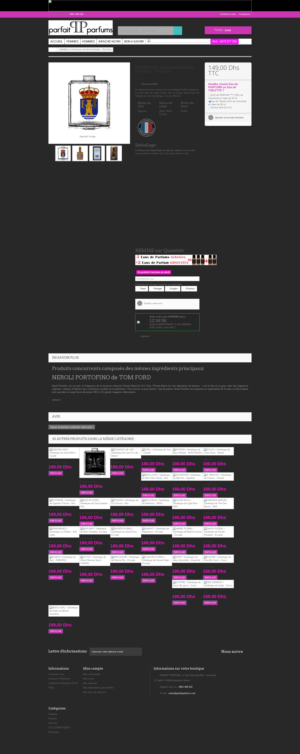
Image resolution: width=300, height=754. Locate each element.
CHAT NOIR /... (88, 482)
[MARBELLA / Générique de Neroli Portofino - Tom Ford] (80, 153)
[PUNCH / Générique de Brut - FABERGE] (63, 559)
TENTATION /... (182, 484)
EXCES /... (209, 459)
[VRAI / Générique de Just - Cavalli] (156, 451)
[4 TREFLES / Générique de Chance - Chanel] (218, 476)
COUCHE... (148, 570)
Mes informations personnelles (98, 687)
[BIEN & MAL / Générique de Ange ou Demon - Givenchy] (63, 611)
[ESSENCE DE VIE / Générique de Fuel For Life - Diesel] (125, 453)
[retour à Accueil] (52, 49)
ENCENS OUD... (58, 462)
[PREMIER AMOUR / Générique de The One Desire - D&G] (218, 503)
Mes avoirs (88, 678)
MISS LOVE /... (150, 484)
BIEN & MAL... (57, 620)
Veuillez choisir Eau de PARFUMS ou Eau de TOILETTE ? (223, 87)
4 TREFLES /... (211, 484)
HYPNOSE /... (56, 510)
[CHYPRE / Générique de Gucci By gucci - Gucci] (187, 584)
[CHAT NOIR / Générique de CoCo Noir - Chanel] (94, 462)
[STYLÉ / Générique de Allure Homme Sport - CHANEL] (94, 560)
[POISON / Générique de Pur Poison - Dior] (125, 502)
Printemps (53, 732)
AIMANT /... (149, 538)
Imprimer (144, 336)
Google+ (173, 288)
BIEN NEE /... (87, 538)
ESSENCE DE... (119, 462)
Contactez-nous (228, 14)
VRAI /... (146, 459)
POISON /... (117, 510)
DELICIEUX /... (150, 510)
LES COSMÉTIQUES (59, 727)
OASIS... (208, 541)
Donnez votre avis (152, 303)
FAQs (51, 687)
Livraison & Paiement (59, 678)
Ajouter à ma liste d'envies (229, 117)
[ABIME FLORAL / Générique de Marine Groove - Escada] (187, 532)
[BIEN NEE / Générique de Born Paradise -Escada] (94, 530)
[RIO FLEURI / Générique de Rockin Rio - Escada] (125, 559)
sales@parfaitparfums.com (181, 693)
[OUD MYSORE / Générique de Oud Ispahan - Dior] (94, 503)
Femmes (52, 718)
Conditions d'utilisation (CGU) (63, 683)
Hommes (52, 723)
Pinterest (190, 288)
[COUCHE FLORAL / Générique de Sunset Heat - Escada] (156, 560)
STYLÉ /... (85, 570)
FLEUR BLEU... (181, 513)
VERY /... (177, 567)
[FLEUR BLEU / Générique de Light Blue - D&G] (187, 503)
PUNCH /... (55, 567)
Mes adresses (90, 683)
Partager (157, 288)
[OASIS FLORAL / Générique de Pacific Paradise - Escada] (218, 532)
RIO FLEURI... (119, 567)
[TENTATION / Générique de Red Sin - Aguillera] (187, 476)
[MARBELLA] (63, 153)
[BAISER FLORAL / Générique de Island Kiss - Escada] (125, 532)
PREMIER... (210, 513)
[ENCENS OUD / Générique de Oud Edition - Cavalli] (63, 453)
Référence (140, 79)
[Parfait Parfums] (80, 27)
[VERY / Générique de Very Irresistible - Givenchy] (187, 559)
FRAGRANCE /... (58, 541)
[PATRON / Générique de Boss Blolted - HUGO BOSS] (187, 451)
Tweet (142, 288)
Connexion (244, 14)
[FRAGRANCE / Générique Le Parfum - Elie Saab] (63, 532)
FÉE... (206, 592)
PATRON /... (179, 459)
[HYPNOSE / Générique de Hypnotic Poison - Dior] (63, 502)
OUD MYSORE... (89, 513)
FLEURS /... (210, 567)
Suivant (125, 154)
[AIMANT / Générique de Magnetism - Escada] (156, 530)
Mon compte (93, 668)
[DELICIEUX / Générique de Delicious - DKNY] (156, 502)
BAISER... (116, 541)
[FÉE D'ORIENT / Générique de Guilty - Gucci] (218, 584)
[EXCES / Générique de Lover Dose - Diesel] (218, 451)
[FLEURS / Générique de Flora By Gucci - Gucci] (218, 559)
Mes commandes (92, 674)
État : (138, 84)
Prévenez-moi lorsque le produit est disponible (158, 284)
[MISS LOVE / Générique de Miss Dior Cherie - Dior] (156, 476)
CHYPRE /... (179, 592)
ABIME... (177, 541)
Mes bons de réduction (94, 692)
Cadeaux (52, 714)
